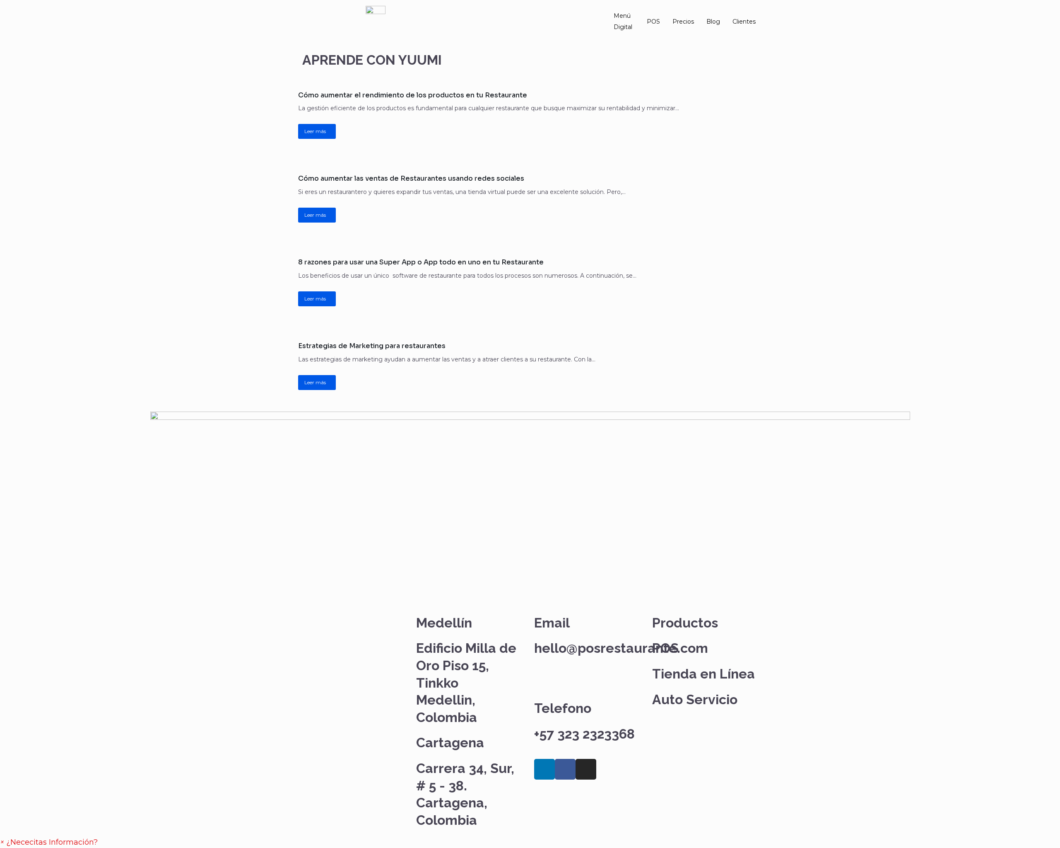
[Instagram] (586, 769)
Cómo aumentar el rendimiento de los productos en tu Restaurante (412, 95)
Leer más (315, 131)
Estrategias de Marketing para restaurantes (372, 346)
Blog (713, 21)
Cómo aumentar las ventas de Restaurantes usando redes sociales (411, 178)
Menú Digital (623, 21)
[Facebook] (565, 769)
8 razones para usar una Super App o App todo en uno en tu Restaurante (421, 262)
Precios (683, 21)
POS (653, 21)
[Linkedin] (544, 769)
